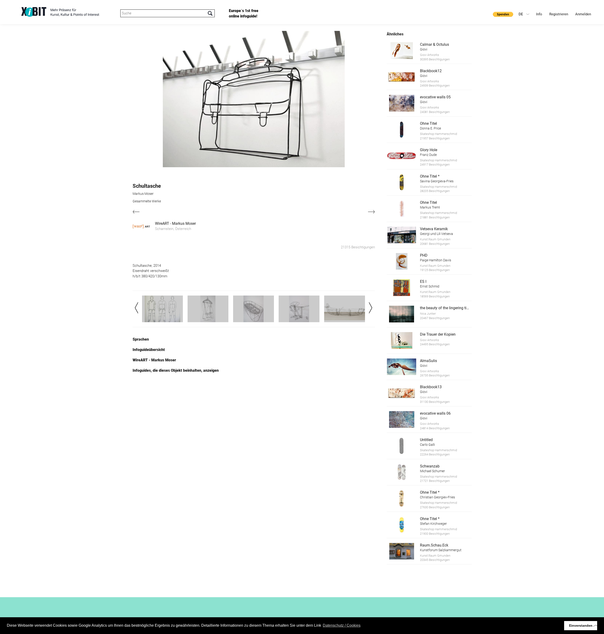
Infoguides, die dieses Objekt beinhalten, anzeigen (176, 370)
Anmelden (583, 14)
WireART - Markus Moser (175, 223)
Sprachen (141, 339)
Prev (136, 308)
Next (370, 308)
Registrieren (558, 14)
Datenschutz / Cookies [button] (342, 625)
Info (539, 14)
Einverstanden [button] (580, 625)
